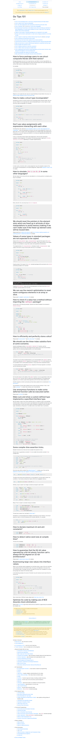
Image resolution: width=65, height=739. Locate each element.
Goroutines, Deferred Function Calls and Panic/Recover (29, 664)
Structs (18, 671)
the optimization (23, 297)
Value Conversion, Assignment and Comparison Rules (28, 732)
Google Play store (19, 612)
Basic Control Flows (21, 663)
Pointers (19, 670)
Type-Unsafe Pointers (22, 685)
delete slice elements (25, 232)
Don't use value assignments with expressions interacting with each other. (31, 24)
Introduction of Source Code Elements (25, 650)
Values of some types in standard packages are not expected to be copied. (31, 32)
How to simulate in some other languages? (28, 26)
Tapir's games (36, 630)
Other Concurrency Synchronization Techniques (27, 713)
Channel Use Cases (21, 710)
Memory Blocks (20, 722)
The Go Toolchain (19, 647)
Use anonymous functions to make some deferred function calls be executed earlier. (33, 41)
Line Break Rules (20, 692)
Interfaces (19, 682)
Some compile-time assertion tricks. (23, 44)
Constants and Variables (22, 655)
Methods (19, 681)
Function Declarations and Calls (24, 658)
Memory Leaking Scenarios (23, 725)
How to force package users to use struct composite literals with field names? (32, 21)
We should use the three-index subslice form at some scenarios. (29, 39)
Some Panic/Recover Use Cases (24, 695)
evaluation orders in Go (47, 167)
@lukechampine (32, 470)
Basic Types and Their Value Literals (25, 653)
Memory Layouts (21, 723)
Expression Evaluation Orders (23, 701)
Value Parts (19, 673)
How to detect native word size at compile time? (25, 47)
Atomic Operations (21, 715)
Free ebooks (18, 613)
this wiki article (21, 338)
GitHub (26, 621)
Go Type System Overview (23, 668)
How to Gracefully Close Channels (24, 712)
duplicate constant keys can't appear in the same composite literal (27, 471)
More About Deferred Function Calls (25, 694)
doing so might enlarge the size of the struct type (23, 95)
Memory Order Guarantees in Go (24, 716)
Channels (19, 679)
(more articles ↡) (32, 618)
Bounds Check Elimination (23, 705)
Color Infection (18, 631)
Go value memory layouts (23, 559)
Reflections (19, 688)
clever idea (32, 513)
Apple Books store (19, 611)
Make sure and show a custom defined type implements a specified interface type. (33, 43)
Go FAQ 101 (19, 735)
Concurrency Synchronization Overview (26, 708)
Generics (19, 687)
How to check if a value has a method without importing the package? (32, 36)
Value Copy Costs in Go (22, 703)
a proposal (18, 387)
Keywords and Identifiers (22, 652)
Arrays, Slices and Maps (22, 674)
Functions (19, 678)
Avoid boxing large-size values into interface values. (26, 52)
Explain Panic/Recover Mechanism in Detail (26, 697)
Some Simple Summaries (22, 728)
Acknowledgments (19, 643)
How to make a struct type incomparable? (24, 23)
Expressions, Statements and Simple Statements (27, 661)
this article (20, 394)
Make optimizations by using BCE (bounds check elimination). (28, 53)
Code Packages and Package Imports (25, 660)
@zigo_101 (46, 12)
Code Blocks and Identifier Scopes (24, 700)
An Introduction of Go (20, 645)
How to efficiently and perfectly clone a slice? (25, 38)
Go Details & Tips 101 (31, 10)
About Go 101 (18, 641)
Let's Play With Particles (20, 634)
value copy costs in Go (39, 597)
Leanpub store (18, 609)
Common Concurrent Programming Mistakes (27, 718)
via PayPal (23, 636)
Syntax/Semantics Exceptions (23, 733)
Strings (18, 676)
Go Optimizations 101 (22, 10)
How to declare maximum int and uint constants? (25, 46)
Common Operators (21, 657)
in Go (20, 730)
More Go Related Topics (20, 737)
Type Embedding (21, 684)
